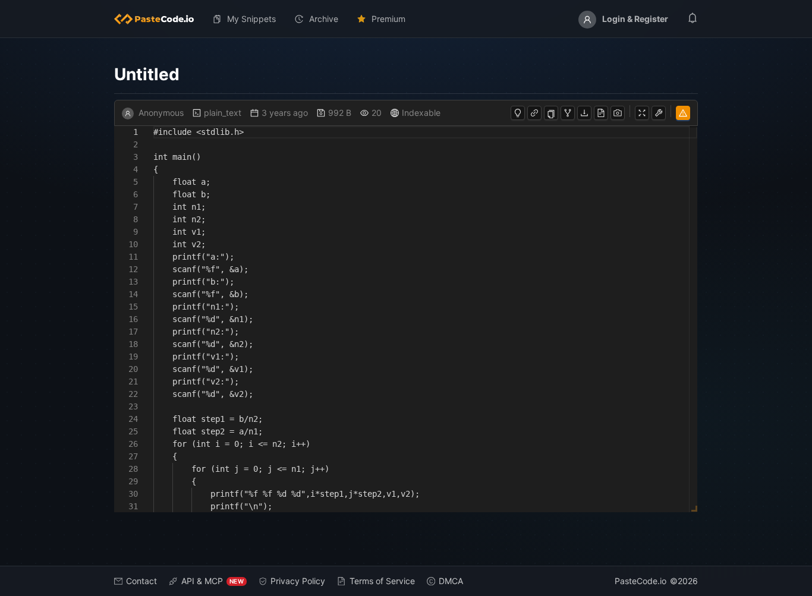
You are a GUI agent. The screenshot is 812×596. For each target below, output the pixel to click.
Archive (323, 19)
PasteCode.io (640, 581)
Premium (388, 19)
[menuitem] (158, 19)
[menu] (406, 19)
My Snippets (251, 19)
